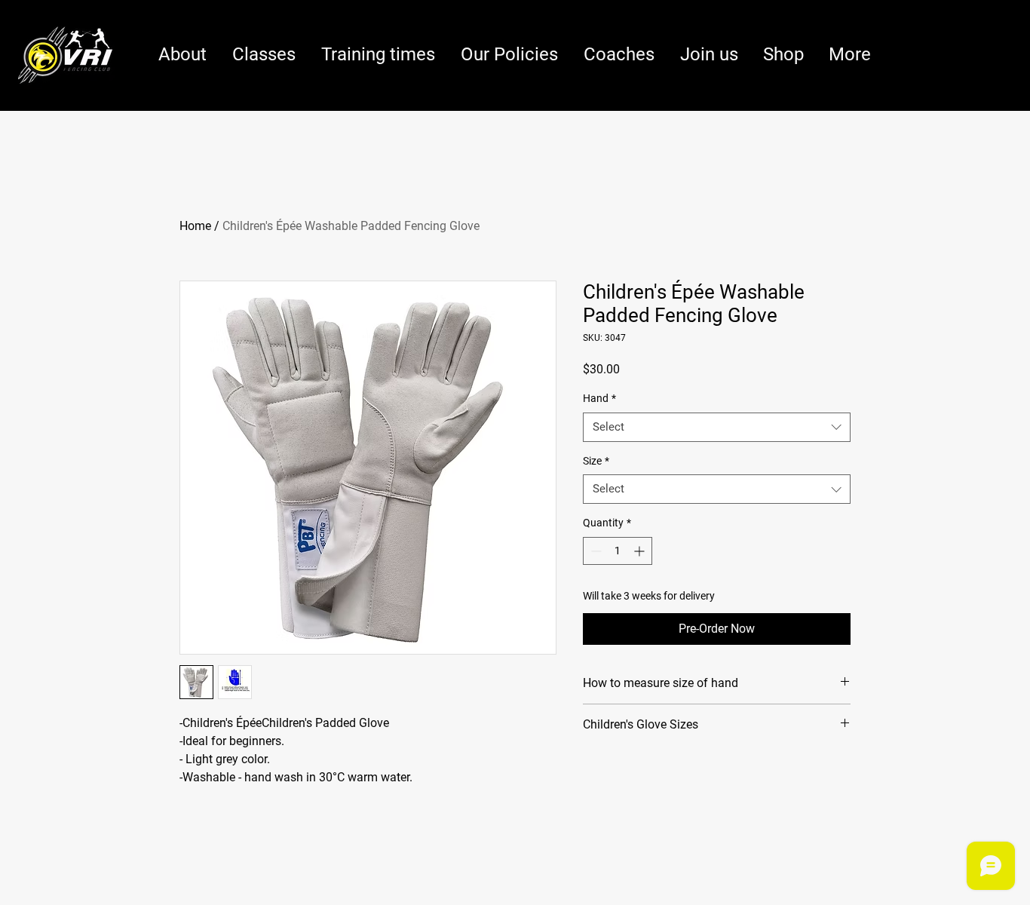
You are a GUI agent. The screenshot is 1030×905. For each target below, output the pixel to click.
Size (596, 461)
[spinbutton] (617, 551)
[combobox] (717, 427)
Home (195, 226)
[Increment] (640, 551)
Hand (599, 398)
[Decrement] (594, 551)
